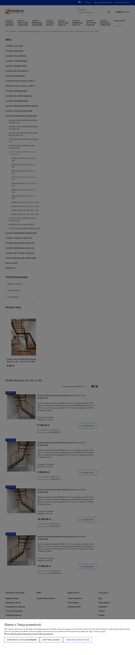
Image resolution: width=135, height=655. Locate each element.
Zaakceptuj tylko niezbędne (22, 640)
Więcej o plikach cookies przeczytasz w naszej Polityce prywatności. (28, 634)
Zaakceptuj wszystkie (77, 640)
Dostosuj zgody (51, 640)
